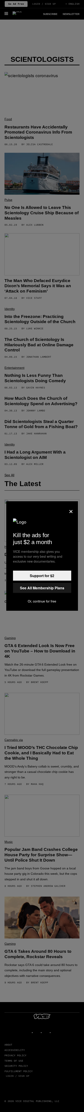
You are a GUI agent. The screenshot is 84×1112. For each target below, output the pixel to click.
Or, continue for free (42, 601)
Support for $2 (42, 575)
